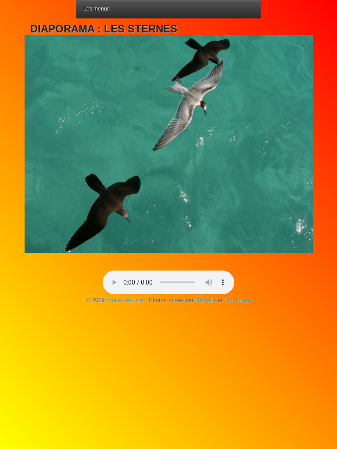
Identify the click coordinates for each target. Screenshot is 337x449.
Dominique (237, 300)
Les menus (96, 9)
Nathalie (205, 300)
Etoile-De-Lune (124, 300)
